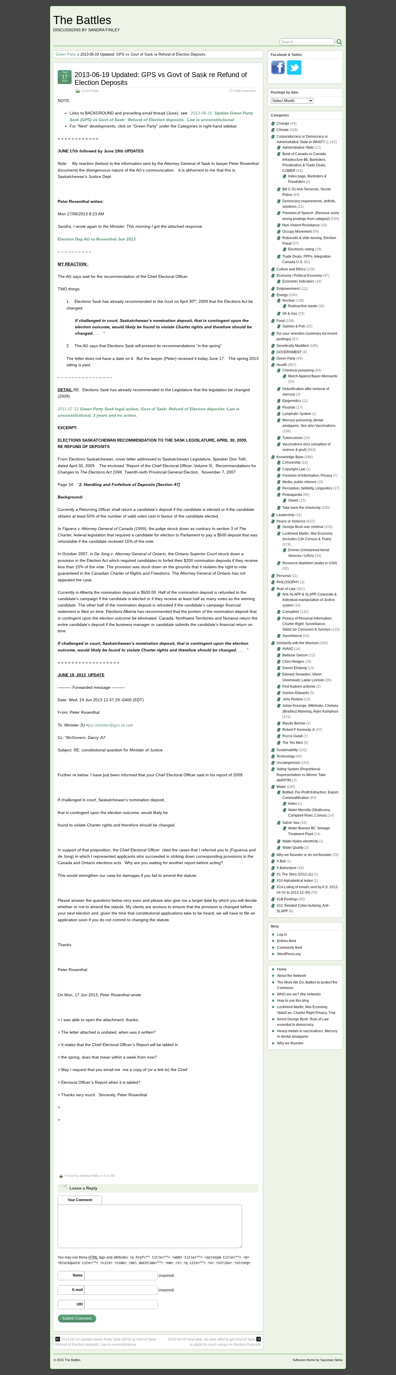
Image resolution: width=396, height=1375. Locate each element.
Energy (282, 295)
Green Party (66, 54)
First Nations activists (298, 686)
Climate (283, 130)
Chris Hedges (293, 662)
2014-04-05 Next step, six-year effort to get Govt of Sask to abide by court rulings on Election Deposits (214, 1342)
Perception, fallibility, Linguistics (307, 488)
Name (78, 1275)
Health (282, 365)
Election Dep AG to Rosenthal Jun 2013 (97, 239)
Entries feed (286, 941)
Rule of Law (286, 589)
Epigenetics (291, 401)
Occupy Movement (297, 232)
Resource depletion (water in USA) (309, 563)
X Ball (281, 861)
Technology (286, 756)
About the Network (291, 976)
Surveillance (292, 636)
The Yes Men (292, 743)
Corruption (290, 612)
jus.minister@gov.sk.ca (109, 725)
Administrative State (298, 147)
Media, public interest (299, 482)
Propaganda (292, 495)
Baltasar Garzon (295, 655)
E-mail (77, 1290)
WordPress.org (289, 954)
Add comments (245, 90)
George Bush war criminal (302, 527)
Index (292, 804)
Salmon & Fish (293, 326)
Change (283, 123)
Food (281, 321)
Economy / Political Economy (299, 276)
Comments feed (289, 948)
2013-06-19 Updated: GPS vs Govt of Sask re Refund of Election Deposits (161, 78)
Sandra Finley (89, 1175)
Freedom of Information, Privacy (307, 475)
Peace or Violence (291, 521)
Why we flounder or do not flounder (304, 855)
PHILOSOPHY (288, 582)
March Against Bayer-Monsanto (312, 376)
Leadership (286, 515)
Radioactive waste (302, 306)
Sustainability (287, 750)
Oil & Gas (289, 314)
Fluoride (288, 407)
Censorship (291, 462)
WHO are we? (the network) (299, 994)
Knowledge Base (290, 457)
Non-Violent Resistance (301, 225)
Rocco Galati (292, 736)
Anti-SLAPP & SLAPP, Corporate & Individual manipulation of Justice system (309, 599)
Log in (282, 935)
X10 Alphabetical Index (295, 881)
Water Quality (293, 848)
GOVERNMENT (289, 352)
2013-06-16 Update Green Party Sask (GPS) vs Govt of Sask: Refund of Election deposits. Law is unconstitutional (106, 1342)
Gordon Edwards (295, 693)
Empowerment (288, 289)
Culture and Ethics (291, 269)
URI (80, 1304)
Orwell (293, 500)
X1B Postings (287, 899)
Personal (284, 576)
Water (281, 787)
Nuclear (288, 300)
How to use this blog (293, 1001)
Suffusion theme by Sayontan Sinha (317, 1360)
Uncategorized (288, 763)
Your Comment (80, 1200)
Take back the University (301, 508)
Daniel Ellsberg (294, 668)
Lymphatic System (296, 414)
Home (282, 969)
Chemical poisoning (298, 370)
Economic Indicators (298, 281)
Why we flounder (290, 1043)
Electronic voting (301, 249)
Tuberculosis (292, 438)
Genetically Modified (293, 346)
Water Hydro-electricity (300, 841)
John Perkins (292, 699)
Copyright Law (293, 469)
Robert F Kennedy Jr (298, 730)
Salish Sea (290, 823)
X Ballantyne (287, 868)
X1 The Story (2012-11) (295, 874)
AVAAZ (287, 649)
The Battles (82, 20)
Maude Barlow (293, 723)
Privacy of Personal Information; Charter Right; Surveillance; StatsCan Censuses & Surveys (307, 623)
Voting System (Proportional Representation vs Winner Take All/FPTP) (301, 774)
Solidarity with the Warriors (298, 643)
